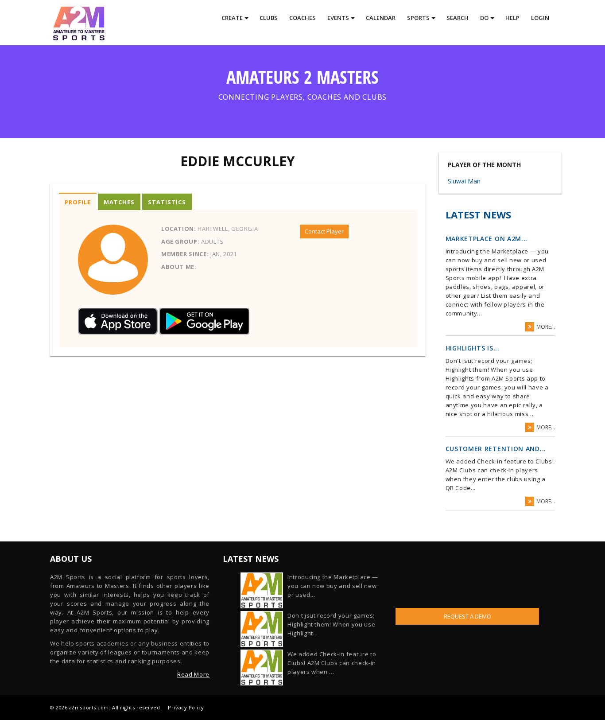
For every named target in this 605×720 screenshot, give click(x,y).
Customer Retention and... (496, 448)
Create (232, 18)
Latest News (478, 214)
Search (457, 18)
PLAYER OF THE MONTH (484, 164)
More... (545, 327)
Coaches (302, 18)
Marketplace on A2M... (487, 238)
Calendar (381, 18)
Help (512, 18)
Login (540, 18)
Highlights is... (473, 348)
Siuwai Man (464, 181)
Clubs (269, 18)
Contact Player (324, 231)
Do (484, 18)
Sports (418, 18)
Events (338, 18)
